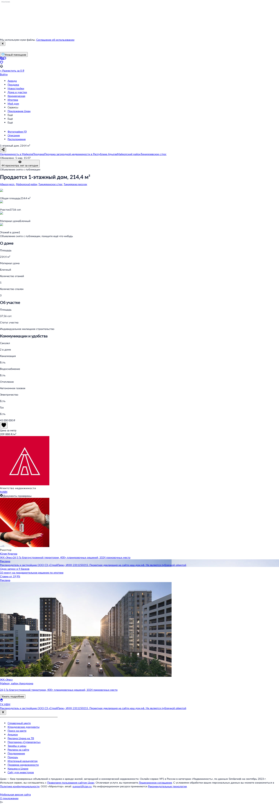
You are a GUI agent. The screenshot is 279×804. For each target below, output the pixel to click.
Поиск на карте (17, 730)
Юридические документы (23, 727)
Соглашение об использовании (55, 39)
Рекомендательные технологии (167, 786)
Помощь (13, 757)
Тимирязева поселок (75, 184)
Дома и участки (17, 92)
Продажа (13, 84)
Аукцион (13, 734)
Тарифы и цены (17, 746)
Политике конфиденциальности (19, 786)
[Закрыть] (2, 44)
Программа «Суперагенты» (24, 742)
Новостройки (16, 88)
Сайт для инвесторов (21, 772)
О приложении (9, 798)
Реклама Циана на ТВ (21, 738)
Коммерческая (16, 96)
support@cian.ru (82, 786)
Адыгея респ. (7, 184)
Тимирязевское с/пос (50, 184)
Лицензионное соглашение (155, 782)
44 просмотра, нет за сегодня (20, 165)
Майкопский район (26, 184)
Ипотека (13, 99)
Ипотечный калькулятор (23, 761)
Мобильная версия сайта (15, 794)
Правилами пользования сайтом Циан (70, 782)
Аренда (12, 81)
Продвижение (16, 753)
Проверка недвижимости (23, 765)
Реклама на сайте (18, 749)
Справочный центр (19, 723)
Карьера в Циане (18, 768)
